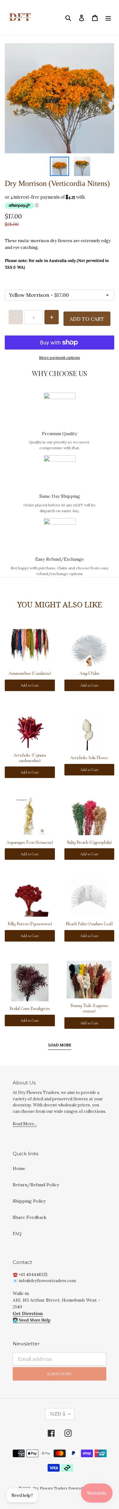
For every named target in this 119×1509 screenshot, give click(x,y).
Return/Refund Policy (36, 1185)
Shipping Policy (29, 1201)
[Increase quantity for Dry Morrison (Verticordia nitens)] (51, 317)
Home (19, 1168)
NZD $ (57, 1414)
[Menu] (108, 17)
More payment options (59, 357)
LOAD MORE (59, 1045)
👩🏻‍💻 (31, 1320)
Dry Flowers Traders (50, 1488)
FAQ (17, 1233)
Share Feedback (29, 1217)
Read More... (25, 1124)
